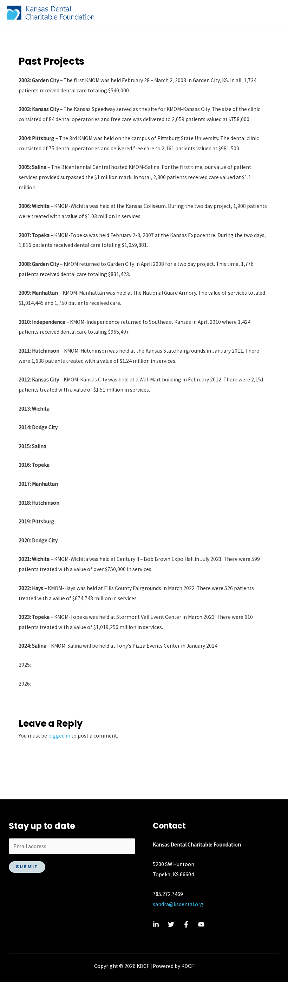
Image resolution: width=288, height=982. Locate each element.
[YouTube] (201, 924)
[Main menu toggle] (273, 12)
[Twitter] (171, 924)
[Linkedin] (156, 924)
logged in (59, 735)
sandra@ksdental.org (178, 904)
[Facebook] (186, 924)
